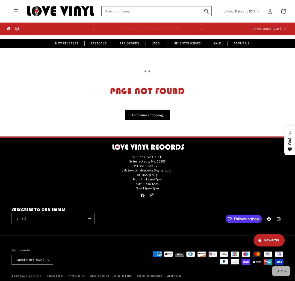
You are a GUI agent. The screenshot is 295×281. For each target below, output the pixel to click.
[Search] (206, 11)
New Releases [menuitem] (66, 43)
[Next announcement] (202, 28)
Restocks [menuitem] (99, 43)
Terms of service (99, 275)
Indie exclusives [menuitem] (187, 43)
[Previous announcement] (93, 28)
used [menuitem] (156, 43)
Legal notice (174, 275)
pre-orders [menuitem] (129, 43)
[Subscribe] (89, 218)
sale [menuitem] (217, 43)
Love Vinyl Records (31, 276)
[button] (16, 11)
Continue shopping (147, 115)
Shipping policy (123, 275)
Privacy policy (76, 275)
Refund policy (55, 275)
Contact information (149, 275)
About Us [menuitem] (241, 43)
